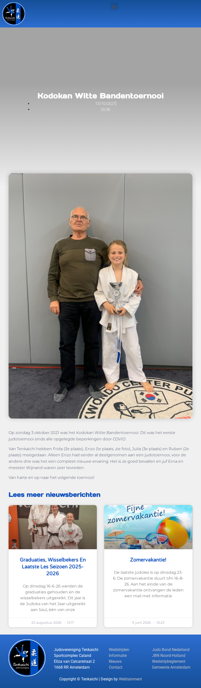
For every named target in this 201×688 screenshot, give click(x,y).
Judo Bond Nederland (170, 649)
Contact (115, 667)
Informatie (118, 655)
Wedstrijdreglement (168, 661)
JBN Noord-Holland (168, 655)
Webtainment (130, 679)
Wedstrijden (119, 649)
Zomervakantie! (148, 560)
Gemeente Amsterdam (171, 667)
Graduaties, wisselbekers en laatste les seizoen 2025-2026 (53, 567)
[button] (114, 6)
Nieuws (115, 661)
